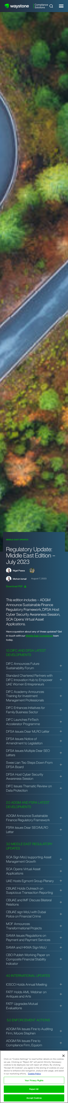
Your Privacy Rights (34, 1080)
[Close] (63, 1056)
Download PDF (14, 586)
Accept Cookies (33, 1097)
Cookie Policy (34, 1073)
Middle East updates (17, 540)
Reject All (34, 1089)
